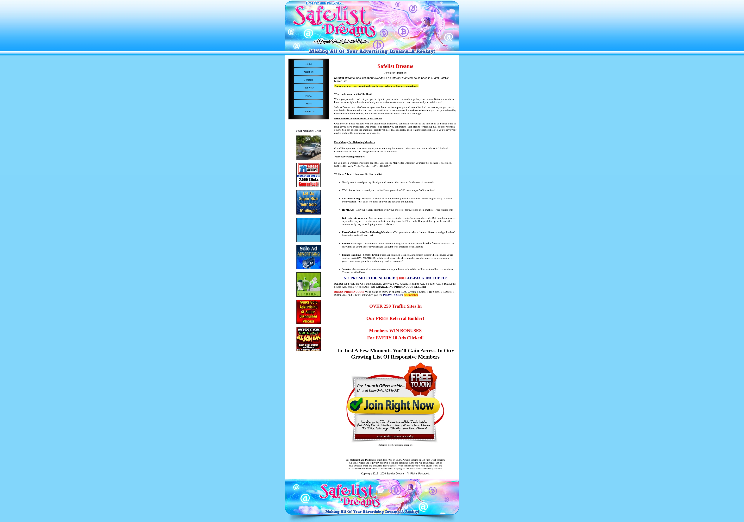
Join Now (308, 87)
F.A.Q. (308, 95)
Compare (308, 79)
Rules (309, 103)
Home (309, 63)
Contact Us (308, 111)
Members (308, 71)
